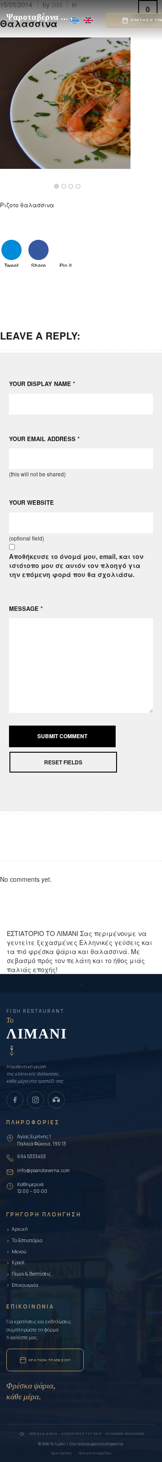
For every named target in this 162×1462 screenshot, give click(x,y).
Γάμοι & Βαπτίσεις (31, 1274)
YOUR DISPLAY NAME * (42, 384)
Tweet (11, 264)
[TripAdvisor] (56, 1099)
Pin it (65, 264)
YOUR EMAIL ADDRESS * (44, 439)
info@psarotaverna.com (43, 1170)
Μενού (19, 1251)
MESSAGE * (26, 609)
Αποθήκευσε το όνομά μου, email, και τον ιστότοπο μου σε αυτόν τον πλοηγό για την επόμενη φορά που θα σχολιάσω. (76, 565)
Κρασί (18, 1262)
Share (38, 264)
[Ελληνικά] (74, 20)
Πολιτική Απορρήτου (95, 1453)
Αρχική (20, 1229)
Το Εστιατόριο (27, 1240)
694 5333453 (31, 1156)
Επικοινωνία (25, 1285)
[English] (88, 20)
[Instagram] (35, 1099)
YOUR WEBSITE (31, 502)
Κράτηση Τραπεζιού (50, 1360)
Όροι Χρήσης (61, 1453)
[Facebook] (14, 1099)
